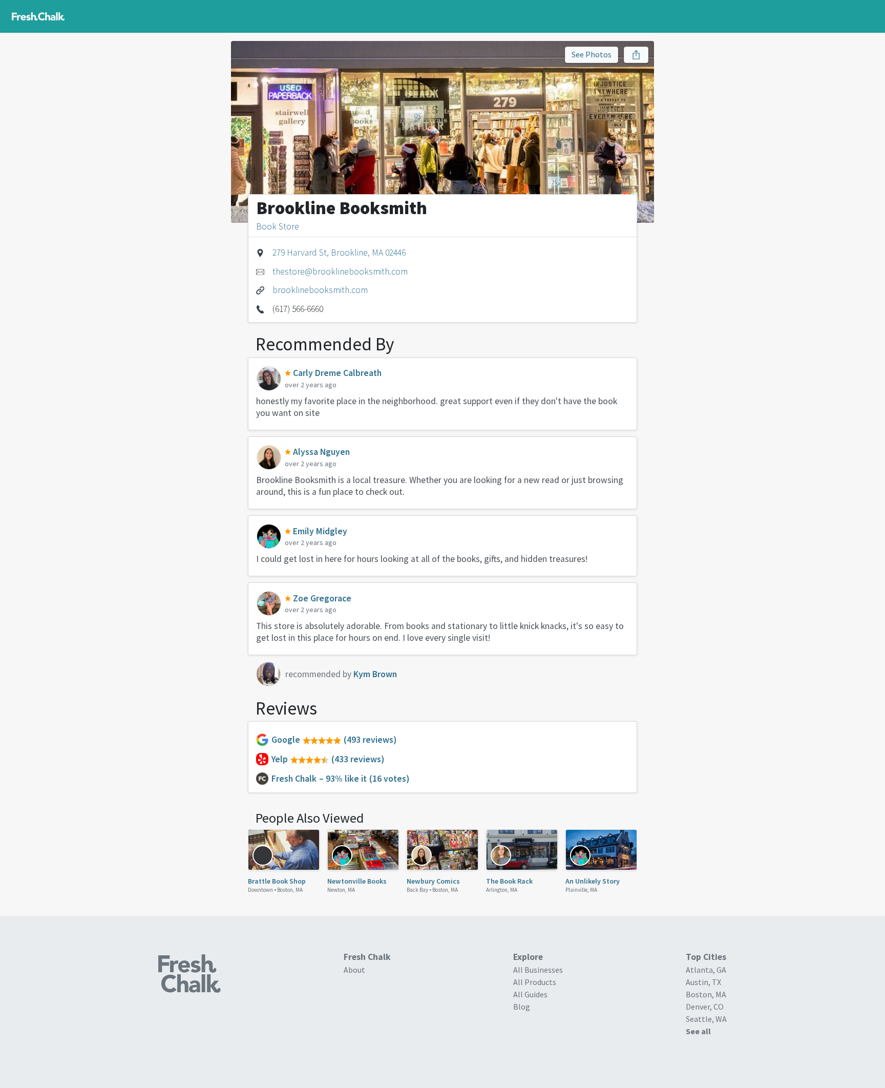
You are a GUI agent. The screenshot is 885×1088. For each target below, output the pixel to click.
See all (698, 1031)
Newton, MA (341, 889)
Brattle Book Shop (277, 881)
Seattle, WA (706, 1019)
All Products (534, 982)
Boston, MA (290, 889)
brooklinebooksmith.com (320, 290)
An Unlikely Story (592, 881)
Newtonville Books (357, 881)
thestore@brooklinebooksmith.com (340, 271)
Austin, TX (703, 982)
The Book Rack (509, 881)
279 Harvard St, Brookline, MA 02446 (339, 252)
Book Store (277, 226)
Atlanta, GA (706, 970)
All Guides (530, 994)
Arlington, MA (501, 889)
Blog (521, 1006)
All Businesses (538, 970)
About (354, 970)
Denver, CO (705, 1006)
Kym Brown (375, 674)
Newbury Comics (433, 881)
